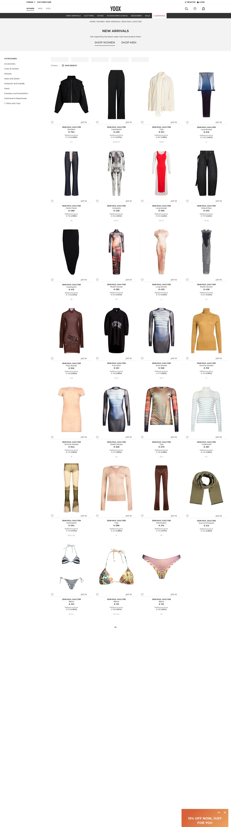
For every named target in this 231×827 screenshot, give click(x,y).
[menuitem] (30, 8)
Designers (136, 16)
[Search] (186, 8)
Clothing (89, 16)
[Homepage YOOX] (115, 8)
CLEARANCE (159, 16)
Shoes (100, 16)
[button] (26, 63)
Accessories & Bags (117, 16)
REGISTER (191, 2)
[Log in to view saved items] (195, 8)
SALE (147, 16)
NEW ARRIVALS (73, 16)
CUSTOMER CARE (44, 2)
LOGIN (201, 2)
